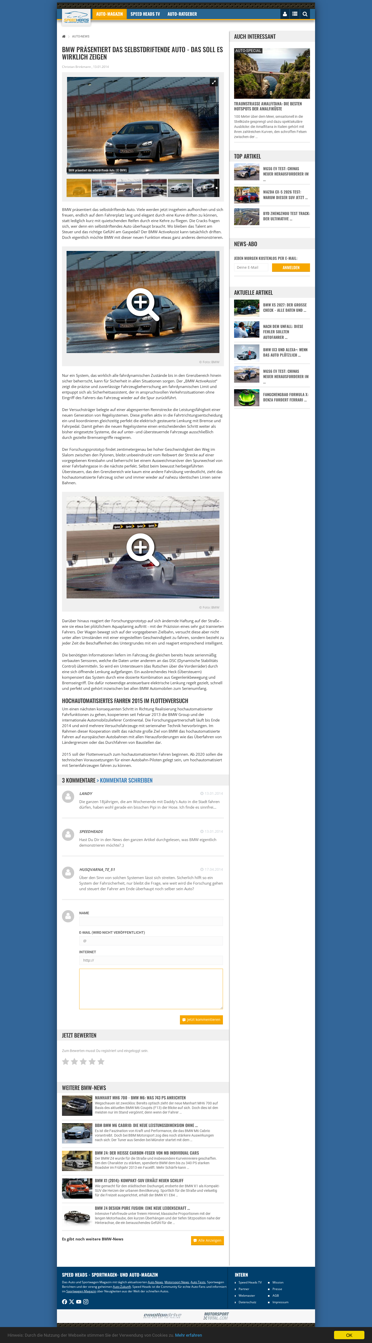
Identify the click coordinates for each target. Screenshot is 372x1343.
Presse (277, 1289)
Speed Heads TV (250, 1282)
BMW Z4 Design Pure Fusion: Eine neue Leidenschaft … (142, 1208)
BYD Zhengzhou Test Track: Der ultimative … (286, 216)
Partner (244, 1289)
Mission (278, 1282)
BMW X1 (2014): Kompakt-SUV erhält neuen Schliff (139, 1180)
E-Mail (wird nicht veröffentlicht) (112, 932)
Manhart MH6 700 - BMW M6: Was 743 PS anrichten (140, 1098)
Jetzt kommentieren (203, 1019)
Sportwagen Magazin (81, 1291)
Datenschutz (247, 1302)
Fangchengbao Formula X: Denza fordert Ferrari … (285, 397)
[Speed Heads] (76, 17)
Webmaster (247, 1295)
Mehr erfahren (188, 1335)
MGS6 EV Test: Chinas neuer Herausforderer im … (286, 174)
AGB (276, 1295)
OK (349, 1335)
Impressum (280, 1302)
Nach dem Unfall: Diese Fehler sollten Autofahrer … (283, 332)
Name (84, 913)
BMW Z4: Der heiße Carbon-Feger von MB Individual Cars (147, 1153)
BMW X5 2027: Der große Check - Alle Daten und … (285, 307)
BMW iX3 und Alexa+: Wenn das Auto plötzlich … (285, 352)
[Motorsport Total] (216, 1316)
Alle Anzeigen (209, 1240)
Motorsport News (176, 1282)
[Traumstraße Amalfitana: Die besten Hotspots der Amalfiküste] (272, 72)
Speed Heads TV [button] (145, 14)
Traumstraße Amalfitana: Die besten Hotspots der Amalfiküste (268, 106)
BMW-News (112, 1238)
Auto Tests (198, 1282)
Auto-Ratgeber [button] (182, 14)
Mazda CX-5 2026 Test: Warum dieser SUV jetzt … (285, 194)
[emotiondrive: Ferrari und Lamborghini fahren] (162, 1316)
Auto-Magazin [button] (109, 14)
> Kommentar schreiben (125, 780)
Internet (87, 952)
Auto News (155, 1282)
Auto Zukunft (122, 1286)
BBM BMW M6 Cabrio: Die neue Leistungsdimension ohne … (146, 1125)
